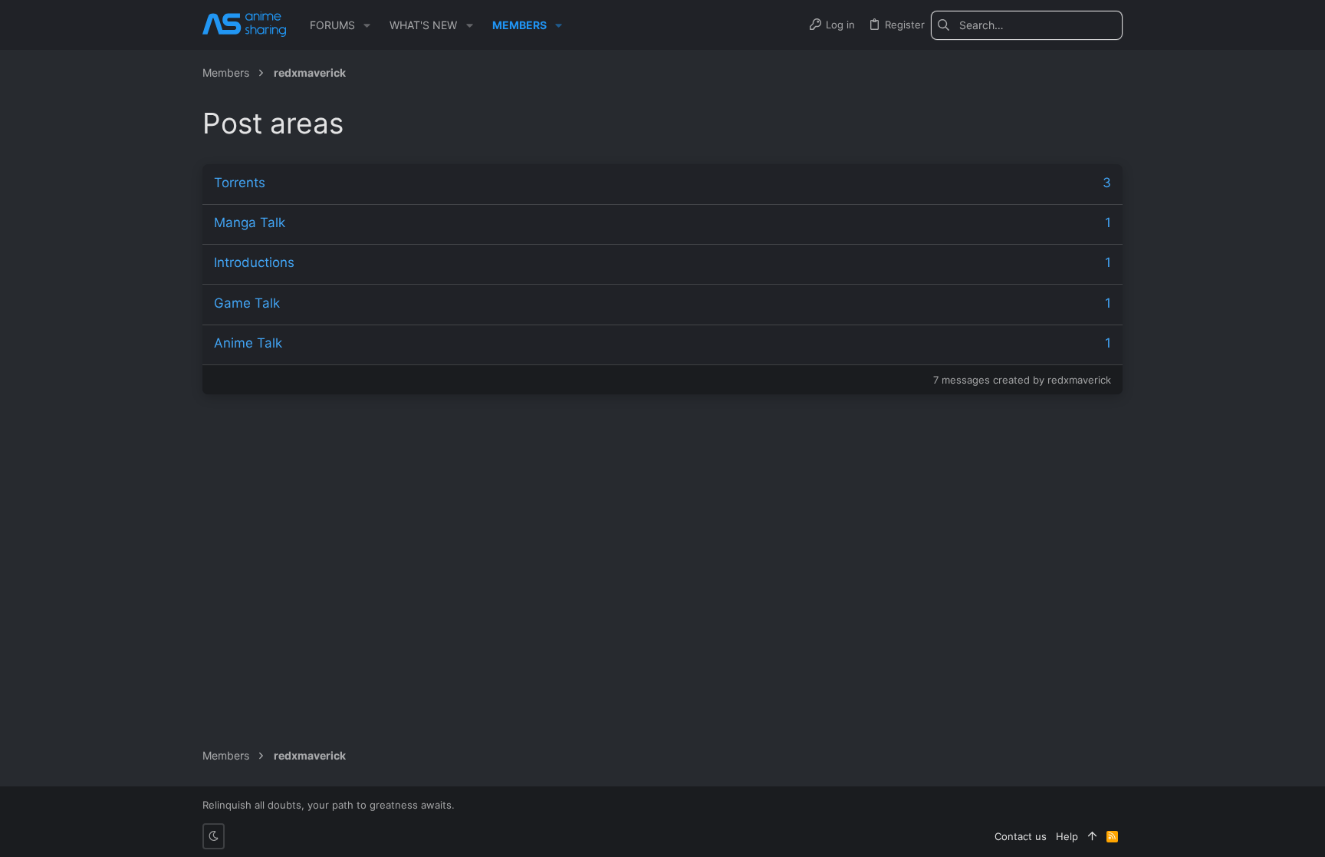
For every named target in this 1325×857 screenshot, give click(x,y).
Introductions (254, 262)
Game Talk (247, 303)
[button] (367, 25)
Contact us (1021, 836)
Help (1067, 836)
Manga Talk (249, 222)
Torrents (239, 182)
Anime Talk (248, 343)
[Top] (1092, 836)
